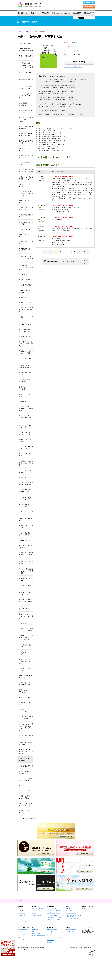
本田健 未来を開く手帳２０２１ (26, 242)
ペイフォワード (50, 940)
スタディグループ (21, 935)
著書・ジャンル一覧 (51, 908)
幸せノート (49, 935)
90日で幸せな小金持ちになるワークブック (26, 804)
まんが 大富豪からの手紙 (25, 163)
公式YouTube (22, 915)
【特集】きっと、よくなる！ (53, 913)
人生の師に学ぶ (24, 274)
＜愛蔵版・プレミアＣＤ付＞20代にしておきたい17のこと (26, 637)
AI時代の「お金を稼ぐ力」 (26, 57)
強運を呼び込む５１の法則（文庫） (26, 505)
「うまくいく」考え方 (26, 229)
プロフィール (20, 919)
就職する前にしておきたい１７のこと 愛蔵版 (26, 554)
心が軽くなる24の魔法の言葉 (25, 111)
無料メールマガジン (36, 910)
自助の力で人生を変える (26, 73)
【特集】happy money (52, 915)
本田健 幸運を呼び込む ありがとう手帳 (25, 134)
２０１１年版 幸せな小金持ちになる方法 (26, 629)
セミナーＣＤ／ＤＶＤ (71, 913)
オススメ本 (49, 933)
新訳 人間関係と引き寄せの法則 (26, 127)
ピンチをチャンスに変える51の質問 (26, 718)
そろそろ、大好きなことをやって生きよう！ (26, 87)
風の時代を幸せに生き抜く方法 (26, 223)
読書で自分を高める (25, 336)
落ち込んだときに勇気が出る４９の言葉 (26, 352)
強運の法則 (22, 297)
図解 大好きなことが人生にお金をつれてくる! (26, 417)
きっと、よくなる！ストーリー (54, 937)
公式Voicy (21, 917)
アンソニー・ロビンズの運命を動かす (26, 447)
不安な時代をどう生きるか (26, 216)
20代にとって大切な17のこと (25, 235)
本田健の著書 (29, 31)
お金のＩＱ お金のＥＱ (25, 811)
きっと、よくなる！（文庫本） (25, 653)
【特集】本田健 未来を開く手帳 (54, 917)
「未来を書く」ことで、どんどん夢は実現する (26, 267)
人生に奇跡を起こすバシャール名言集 (26, 534)
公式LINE (21, 910)
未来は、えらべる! (25, 697)
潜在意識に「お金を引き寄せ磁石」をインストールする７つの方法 (26, 65)
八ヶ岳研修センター (21, 931)
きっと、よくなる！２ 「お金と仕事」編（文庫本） (26, 661)
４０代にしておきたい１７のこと (26, 646)
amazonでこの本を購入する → (73, 67)
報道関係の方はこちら (71, 929)
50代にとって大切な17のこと (25, 149)
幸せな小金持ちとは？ (22, 921)
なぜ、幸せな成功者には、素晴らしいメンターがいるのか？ (26, 193)
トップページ (21, 31)
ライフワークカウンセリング (23, 933)
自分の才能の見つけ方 (26, 477)
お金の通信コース (70, 910)
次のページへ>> (83, 252)
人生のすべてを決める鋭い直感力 (26, 743)
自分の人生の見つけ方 (26, 302)
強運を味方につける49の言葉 (25, 388)
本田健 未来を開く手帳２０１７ (26, 318)
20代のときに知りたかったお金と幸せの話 (26, 49)
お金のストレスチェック (37, 915)
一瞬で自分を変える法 (26, 540)
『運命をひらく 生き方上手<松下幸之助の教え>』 (26, 309)
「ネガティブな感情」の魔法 (26, 471)
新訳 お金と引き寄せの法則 (26, 142)
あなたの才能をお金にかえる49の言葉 (26, 330)
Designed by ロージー (22, 949)
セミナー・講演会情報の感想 (38, 935)
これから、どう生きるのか (26, 454)
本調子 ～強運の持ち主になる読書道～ (25, 797)
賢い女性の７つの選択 (26, 324)
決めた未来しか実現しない (26, 359)
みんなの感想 (50, 942)
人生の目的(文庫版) (25, 285)
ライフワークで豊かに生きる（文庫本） (26, 779)
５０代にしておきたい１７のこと (26, 586)
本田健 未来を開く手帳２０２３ (26, 156)
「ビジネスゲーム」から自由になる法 (26, 490)
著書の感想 (34, 931)
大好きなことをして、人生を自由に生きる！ (26, 366)
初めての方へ (20, 908)
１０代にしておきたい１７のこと (26, 669)
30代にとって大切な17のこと (25, 201)
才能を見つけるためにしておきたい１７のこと (26, 463)
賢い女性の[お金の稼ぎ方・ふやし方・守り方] (26, 344)
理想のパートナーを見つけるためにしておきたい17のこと (26, 408)
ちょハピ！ (22, 785)
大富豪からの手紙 (24, 279)
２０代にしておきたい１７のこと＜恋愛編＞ (26, 600)
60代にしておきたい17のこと (25, 519)
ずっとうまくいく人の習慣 (26, 395)
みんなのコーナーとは (52, 929)
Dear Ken (34, 913)
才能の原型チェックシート (72, 918)
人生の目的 (22, 401)
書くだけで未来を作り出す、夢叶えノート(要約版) (26, 119)
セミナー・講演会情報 (22, 929)
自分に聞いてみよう (25, 43)
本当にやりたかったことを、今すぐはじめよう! (26, 258)
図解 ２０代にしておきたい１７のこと (26, 512)
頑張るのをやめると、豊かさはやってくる (26, 683)
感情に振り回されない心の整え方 (26, 104)
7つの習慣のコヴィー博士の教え (25, 381)
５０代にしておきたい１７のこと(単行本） (26, 593)
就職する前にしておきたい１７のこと (26, 562)
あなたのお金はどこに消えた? (26, 526)
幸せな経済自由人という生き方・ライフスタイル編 (26, 751)
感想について (35, 929)
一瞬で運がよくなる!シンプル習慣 (25, 710)
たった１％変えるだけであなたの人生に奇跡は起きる (26, 571)
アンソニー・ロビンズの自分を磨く (26, 426)
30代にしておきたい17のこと (25, 676)
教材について (69, 908)
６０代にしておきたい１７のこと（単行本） (26, 498)
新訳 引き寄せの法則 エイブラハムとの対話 (26, 170)
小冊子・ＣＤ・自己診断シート (39, 908)
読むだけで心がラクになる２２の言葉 (26, 579)
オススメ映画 (50, 931)
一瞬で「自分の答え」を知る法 (26, 291)
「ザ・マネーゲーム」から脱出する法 (26, 608)
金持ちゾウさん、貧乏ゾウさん (26, 440)
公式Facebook (22, 913)
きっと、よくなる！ (25, 791)
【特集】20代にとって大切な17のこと (55, 919)
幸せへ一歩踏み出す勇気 (26, 80)
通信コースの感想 (36, 933)
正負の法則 (22, 623)
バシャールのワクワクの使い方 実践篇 (26, 433)
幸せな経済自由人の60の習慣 (25, 546)
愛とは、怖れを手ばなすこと (26, 373)
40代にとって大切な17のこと (25, 185)
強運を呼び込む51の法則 (25, 703)
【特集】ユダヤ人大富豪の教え (54, 910)
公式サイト (84, 908)
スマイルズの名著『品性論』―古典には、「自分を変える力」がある (26, 727)
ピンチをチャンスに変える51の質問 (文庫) (26, 483)
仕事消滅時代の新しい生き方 (26, 250)
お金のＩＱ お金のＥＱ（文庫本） (25, 772)
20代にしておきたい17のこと (25, 691)
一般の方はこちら (70, 931)
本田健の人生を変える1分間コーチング (26, 178)
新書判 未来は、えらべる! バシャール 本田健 (26, 616)
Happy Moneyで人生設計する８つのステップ (26, 95)
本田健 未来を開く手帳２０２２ (26, 208)
